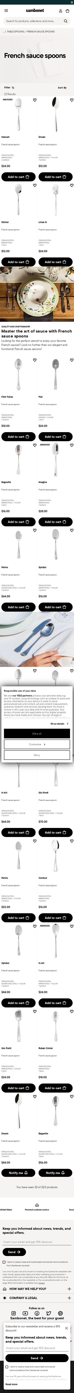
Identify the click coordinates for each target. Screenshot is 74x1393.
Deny (37, 755)
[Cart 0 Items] (67, 11)
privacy (42, 1282)
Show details (57, 723)
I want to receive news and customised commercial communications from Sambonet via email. (37, 1263)
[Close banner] (72, 2)
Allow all (36, 733)
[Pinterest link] (60, 1313)
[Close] (67, 1328)
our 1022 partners (22, 695)
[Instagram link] (13, 1313)
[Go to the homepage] (35, 10)
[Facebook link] (37, 1313)
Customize (35, 744)
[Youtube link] (25, 1313)
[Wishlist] (35, 100)
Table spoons (15, 31)
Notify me (16, 1173)
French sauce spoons (41, 31)
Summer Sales (9, 2)
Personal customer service (37, 1209)
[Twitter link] (48, 1313)
